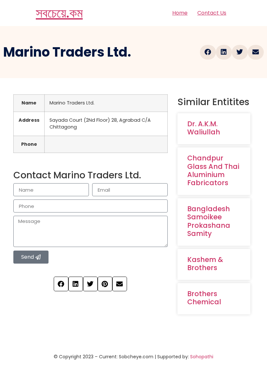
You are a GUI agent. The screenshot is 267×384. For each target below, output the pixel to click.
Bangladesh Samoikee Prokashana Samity (208, 221)
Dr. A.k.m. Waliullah (203, 128)
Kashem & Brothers (205, 263)
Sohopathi (201, 356)
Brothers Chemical (204, 298)
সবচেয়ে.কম (59, 13)
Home (180, 13)
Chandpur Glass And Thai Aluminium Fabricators (213, 170)
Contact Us (211, 13)
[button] (208, 52)
